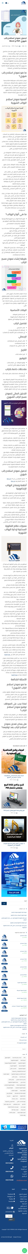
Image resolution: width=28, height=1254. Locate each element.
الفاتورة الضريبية (13, 1066)
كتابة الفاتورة (22, 1096)
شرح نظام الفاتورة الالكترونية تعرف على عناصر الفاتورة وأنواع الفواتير (14, 919)
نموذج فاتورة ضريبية (21, 1112)
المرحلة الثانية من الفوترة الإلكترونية (18, 1074)
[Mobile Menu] (3, 3)
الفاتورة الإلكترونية (23, 1043)
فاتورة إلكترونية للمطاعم (9, 1085)
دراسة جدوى (23, 1082)
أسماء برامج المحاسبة (17, 1057)
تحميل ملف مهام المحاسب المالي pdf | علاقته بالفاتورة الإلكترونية (15, 926)
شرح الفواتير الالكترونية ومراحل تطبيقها (18, 923)
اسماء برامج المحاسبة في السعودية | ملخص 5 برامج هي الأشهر (14, 776)
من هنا (9, 478)
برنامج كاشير (14, 1077)
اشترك (10, 1219)
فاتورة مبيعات (22, 1090)
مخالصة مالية (22, 1099)
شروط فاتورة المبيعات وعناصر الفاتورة (19, 915)
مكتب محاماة (15, 1099)
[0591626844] (11, 1159)
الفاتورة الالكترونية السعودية (10, 1063)
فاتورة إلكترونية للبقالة (21, 1085)
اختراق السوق (7, 1057)
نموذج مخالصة (12, 1112)
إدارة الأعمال (5, 46)
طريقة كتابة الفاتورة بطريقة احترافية (19, 912)
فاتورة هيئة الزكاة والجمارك (20, 1093)
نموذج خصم (23, 1107)
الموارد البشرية (6, 1074)
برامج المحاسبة (22, 1077)
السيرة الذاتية (23, 1060)
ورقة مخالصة (22, 1115)
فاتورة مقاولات (14, 1090)
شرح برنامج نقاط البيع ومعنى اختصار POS (14, 810)
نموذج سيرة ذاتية (15, 1110)
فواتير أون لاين (9, 1093)
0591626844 (9, 1163)
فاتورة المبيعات (10, 1088)
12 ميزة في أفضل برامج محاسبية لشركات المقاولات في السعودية (14, 844)
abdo (23, 46)
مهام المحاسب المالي (21, 1101)
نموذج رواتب (23, 1110)
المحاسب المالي (13, 1068)
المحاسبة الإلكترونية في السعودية (18, 1071)
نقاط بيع (23, 1104)
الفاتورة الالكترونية (21, 1063)
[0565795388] (11, 1167)
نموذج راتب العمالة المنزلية (13, 1107)
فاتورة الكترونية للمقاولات (20, 1088)
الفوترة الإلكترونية (22, 1068)
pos (24, 1057)
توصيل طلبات (11, 1079)
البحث (25, 901)
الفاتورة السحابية (22, 1066)
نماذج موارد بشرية (7, 1104)
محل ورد (8, 1096)
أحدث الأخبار (24, 1037)
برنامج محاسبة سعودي (20, 1079)
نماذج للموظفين (16, 1104)
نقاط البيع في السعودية (9, 1101)
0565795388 (9, 1171)
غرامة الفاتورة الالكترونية (13, 1082)
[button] (24, 1250)
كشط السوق (15, 1096)
